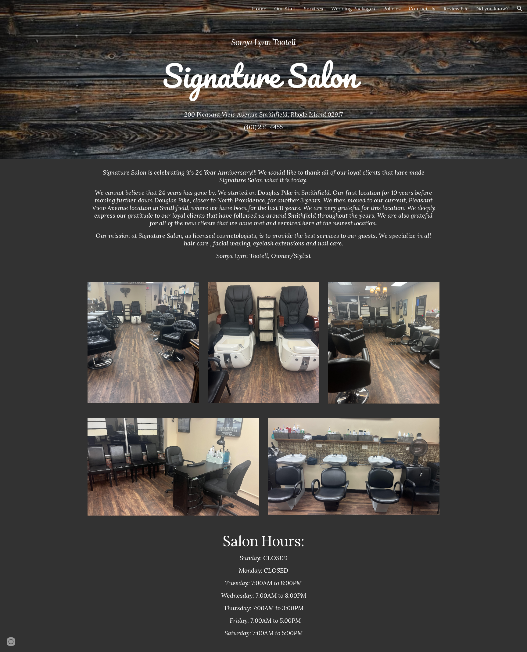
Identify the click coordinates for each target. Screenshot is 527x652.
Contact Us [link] (422, 8)
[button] (519, 8)
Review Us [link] (455, 8)
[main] (263, 57)
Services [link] (313, 8)
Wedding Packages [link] (353, 8)
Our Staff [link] (285, 8)
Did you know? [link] (492, 8)
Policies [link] (392, 8)
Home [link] (259, 8)
